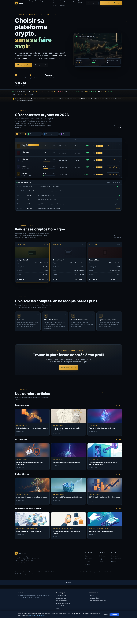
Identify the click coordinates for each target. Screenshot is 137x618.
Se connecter (92, 3)
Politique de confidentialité (97, 601)
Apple (57, 608)
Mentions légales (94, 598)
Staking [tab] (66, 134)
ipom (21, 3)
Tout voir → (118, 405)
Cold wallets (102, 556)
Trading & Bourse (61, 601)
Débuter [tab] (21, 134)
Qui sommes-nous (116, 559)
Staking (87, 564)
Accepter (114, 614)
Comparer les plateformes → (111, 3)
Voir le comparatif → (23, 65)
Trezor (101, 561)
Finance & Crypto (61, 598)
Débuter (87, 556)
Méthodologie (115, 556)
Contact (113, 561)
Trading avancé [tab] (51, 134)
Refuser (106, 614)
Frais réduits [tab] (35, 134)
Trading (87, 561)
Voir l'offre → (113, 146)
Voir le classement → (68, 368)
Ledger (101, 559)
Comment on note (41, 65)
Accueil (91, 595)
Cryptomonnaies (61, 595)
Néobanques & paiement (63, 603)
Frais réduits (89, 559)
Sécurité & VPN (60, 606)
